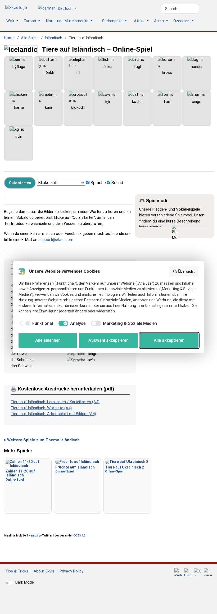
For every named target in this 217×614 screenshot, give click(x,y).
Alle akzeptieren (169, 340)
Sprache (98, 182)
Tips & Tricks (16, 571)
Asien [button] (159, 21)
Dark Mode (24, 582)
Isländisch (53, 37)
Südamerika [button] (113, 21)
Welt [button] (10, 21)
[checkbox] (36, 323)
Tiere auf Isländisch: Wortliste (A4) (41, 408)
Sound (117, 182)
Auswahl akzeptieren (108, 340)
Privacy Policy (71, 571)
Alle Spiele (30, 37)
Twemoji (32, 535)
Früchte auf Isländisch (75, 469)
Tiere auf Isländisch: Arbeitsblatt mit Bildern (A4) (53, 413)
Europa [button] (30, 21)
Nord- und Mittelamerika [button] (67, 21)
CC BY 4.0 (79, 535)
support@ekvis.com (55, 239)
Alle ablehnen (48, 340)
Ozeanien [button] (182, 21)
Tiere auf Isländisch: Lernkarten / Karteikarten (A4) (55, 401)
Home (9, 37)
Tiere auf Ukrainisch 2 (124, 469)
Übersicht (186, 271)
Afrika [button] (140, 21)
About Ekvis (44, 571)
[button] (59, 9)
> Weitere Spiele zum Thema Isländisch (42, 440)
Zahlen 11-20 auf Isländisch (20, 475)
